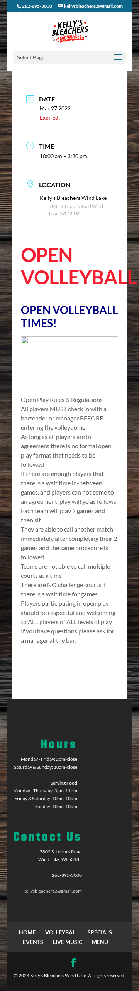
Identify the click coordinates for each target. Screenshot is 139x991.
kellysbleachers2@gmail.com (53, 891)
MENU (100, 942)
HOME (27, 932)
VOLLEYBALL (61, 932)
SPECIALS (100, 932)
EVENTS (33, 942)
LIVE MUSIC (67, 942)
